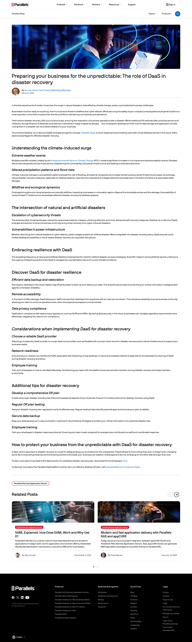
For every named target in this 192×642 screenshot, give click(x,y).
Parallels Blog (18, 14)
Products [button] (166, 14)
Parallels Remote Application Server (30, 483)
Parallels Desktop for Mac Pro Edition (70, 607)
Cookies (166, 596)
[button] (93, 566)
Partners (133, 600)
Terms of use (168, 600)
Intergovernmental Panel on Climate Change (72, 161)
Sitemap (133, 610)
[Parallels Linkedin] (22, 597)
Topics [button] (152, 14)
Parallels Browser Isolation (65, 618)
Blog (132, 592)
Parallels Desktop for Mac (65, 610)
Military (101, 600)
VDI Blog (133, 596)
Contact (133, 607)
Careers (133, 629)
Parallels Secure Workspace (66, 596)
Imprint (165, 617)
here (125, 461)
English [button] (19, 637)
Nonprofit (102, 607)
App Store (134, 614)
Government (103, 603)
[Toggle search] (177, 13)
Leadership (135, 625)
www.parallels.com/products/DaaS (123, 467)
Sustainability (135, 621)
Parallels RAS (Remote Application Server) (72, 592)
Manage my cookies (171, 613)
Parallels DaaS (88, 133)
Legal (165, 603)
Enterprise (102, 592)
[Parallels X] (17, 597)
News (132, 618)
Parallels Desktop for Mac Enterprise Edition (73, 603)
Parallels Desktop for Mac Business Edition (72, 600)
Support (133, 603)
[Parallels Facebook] (13, 597)
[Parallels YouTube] (27, 597)
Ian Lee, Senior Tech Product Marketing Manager (47, 90)
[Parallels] (20, 4)
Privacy (166, 592)
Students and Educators (108, 596)
